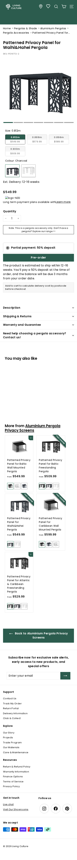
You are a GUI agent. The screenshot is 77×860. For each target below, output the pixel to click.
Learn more (63, 202)
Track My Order (12, 703)
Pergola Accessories (16, 33)
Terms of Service (13, 781)
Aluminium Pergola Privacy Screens (32, 428)
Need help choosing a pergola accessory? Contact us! (34, 335)
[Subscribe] (65, 676)
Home (7, 28)
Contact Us (9, 698)
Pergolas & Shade (25, 28)
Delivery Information (15, 713)
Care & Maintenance (15, 752)
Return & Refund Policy (16, 766)
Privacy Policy (11, 786)
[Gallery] (38, 90)
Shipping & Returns (17, 316)
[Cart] (64, 6)
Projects (8, 737)
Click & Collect (12, 718)
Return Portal (11, 708)
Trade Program (12, 742)
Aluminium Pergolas (53, 28)
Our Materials (11, 747)
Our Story (8, 732)
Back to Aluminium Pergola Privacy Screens (41, 635)
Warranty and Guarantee (22, 325)
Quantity (9, 211)
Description (11, 308)
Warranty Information (16, 771)
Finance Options (13, 776)
